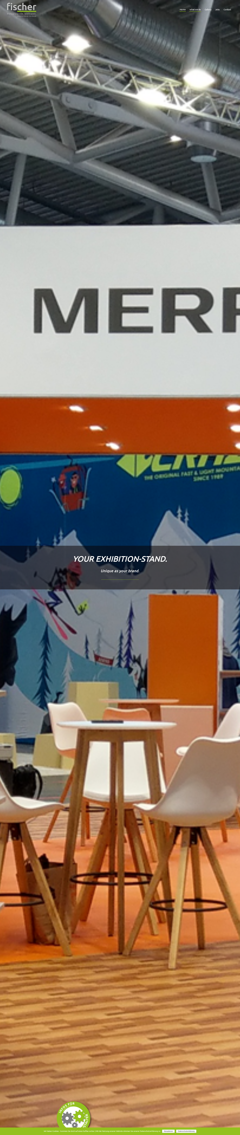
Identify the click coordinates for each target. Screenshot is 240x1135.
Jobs (217, 9)
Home (183, 9)
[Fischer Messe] (21, 9)
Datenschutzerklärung (186, 1131)
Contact (227, 9)
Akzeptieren (168, 1131)
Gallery (208, 9)
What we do (195, 9)
